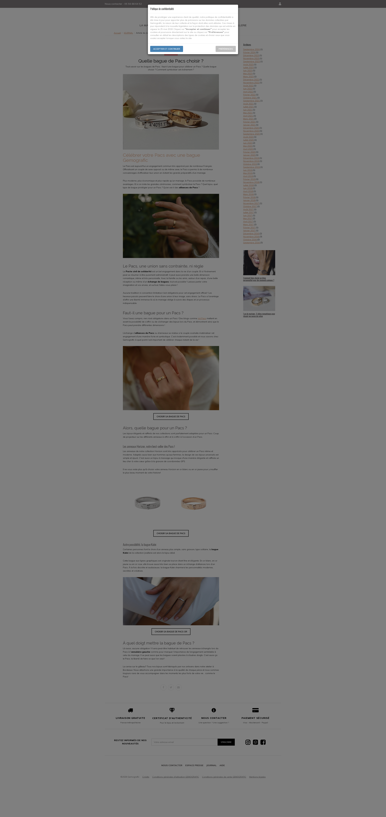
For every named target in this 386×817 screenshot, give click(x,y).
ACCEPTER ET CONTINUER (166, 49)
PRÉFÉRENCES (226, 49)
